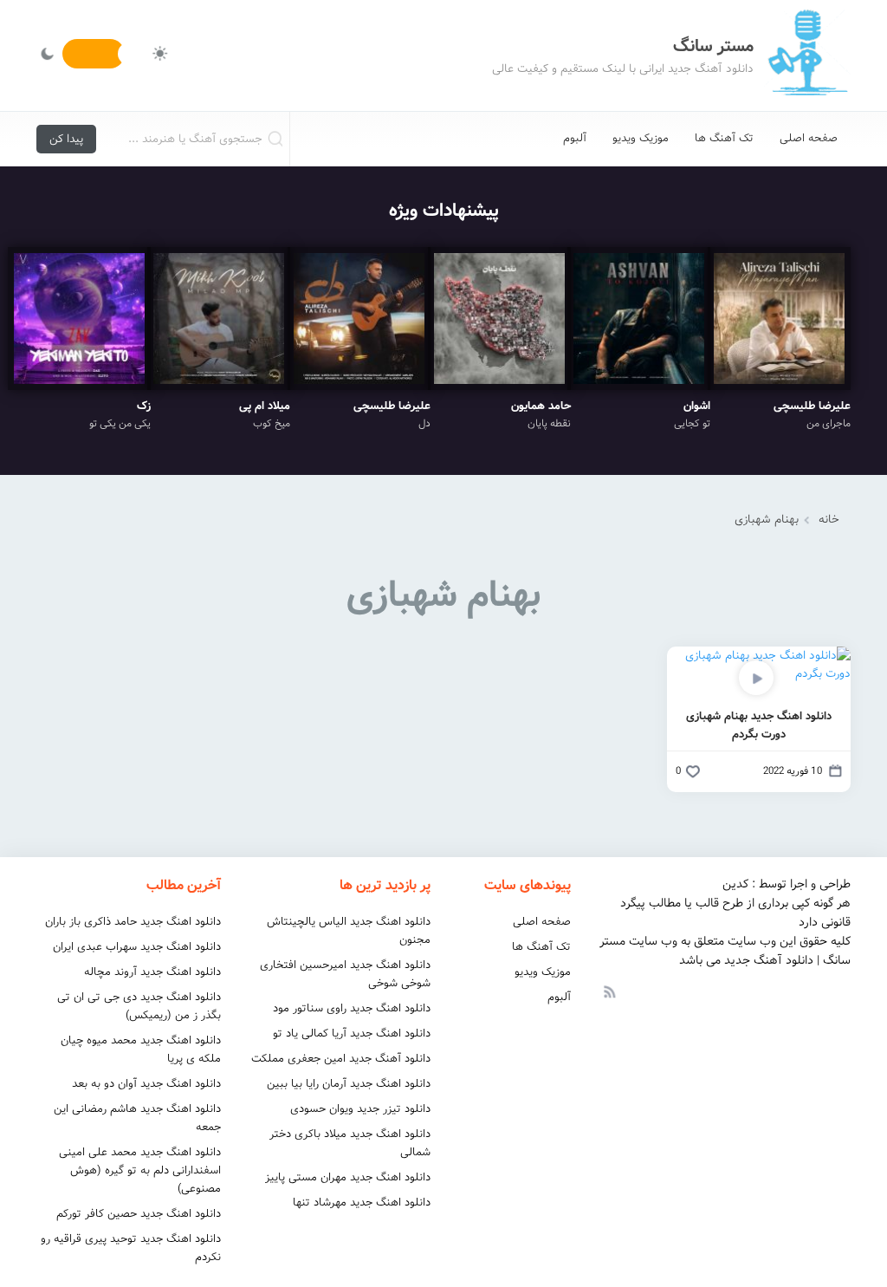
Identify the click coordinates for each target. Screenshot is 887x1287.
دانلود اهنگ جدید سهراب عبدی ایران (137, 947)
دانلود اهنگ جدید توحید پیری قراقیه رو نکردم (131, 1248)
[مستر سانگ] (807, 55)
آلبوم (574, 138)
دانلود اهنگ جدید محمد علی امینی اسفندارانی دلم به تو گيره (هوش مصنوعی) (140, 1170)
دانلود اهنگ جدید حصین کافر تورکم (138, 1214)
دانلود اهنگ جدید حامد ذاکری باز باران (133, 922)
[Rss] (609, 990)
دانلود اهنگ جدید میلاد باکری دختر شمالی (350, 1143)
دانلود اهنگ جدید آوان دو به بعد (146, 1084)
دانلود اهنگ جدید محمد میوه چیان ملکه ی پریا (141, 1049)
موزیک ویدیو (640, 138)
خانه (829, 519)
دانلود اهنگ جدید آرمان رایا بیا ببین (349, 1084)
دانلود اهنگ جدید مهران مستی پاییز (348, 1177)
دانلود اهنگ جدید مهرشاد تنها (362, 1202)
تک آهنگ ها (724, 138)
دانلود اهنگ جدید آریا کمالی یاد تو (352, 1033)
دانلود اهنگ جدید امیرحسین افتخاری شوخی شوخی (345, 974)
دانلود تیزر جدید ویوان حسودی (360, 1109)
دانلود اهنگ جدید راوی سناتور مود (352, 1008)
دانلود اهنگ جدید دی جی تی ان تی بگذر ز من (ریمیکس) (139, 1006)
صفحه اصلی (809, 138)
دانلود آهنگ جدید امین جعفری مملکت (341, 1059)
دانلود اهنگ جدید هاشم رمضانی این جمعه (137, 1118)
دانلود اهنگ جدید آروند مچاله (152, 972)
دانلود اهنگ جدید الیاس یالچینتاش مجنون (349, 931)
